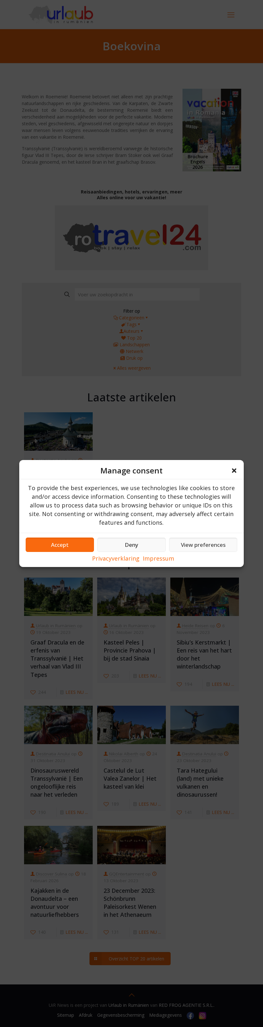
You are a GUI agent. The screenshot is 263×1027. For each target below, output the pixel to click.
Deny (131, 544)
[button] (234, 470)
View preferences (203, 544)
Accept (60, 544)
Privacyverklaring (116, 558)
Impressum (158, 558)
